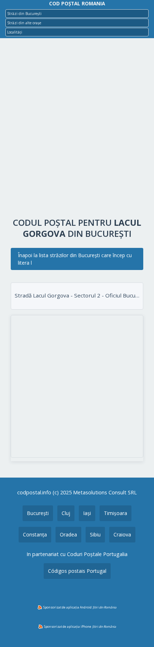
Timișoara (115, 513)
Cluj (66, 513)
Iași (87, 513)
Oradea (68, 534)
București (38, 513)
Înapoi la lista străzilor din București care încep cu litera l (75, 259)
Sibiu (95, 534)
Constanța (35, 534)
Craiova (122, 534)
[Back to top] (139, 630)
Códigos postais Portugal (77, 570)
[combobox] (77, 13)
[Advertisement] (77, 129)
